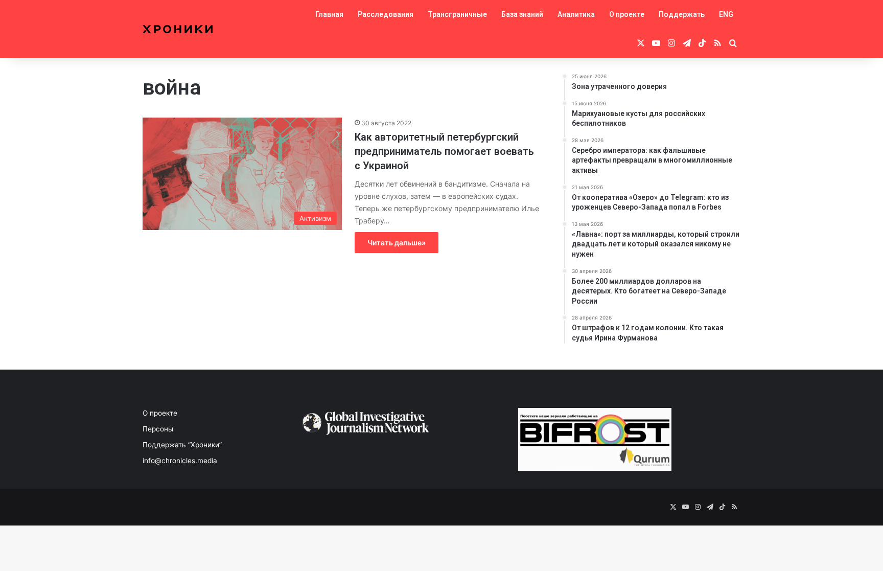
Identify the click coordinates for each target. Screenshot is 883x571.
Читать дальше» (396, 242)
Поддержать (682, 14)
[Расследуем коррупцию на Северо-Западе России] (178, 29)
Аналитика (576, 14)
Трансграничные (457, 14)
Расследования (385, 14)
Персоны (158, 429)
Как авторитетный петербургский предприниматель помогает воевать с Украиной (444, 151)
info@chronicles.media (180, 460)
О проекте (626, 14)
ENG (726, 14)
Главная (329, 14)
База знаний (522, 14)
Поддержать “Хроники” (182, 445)
